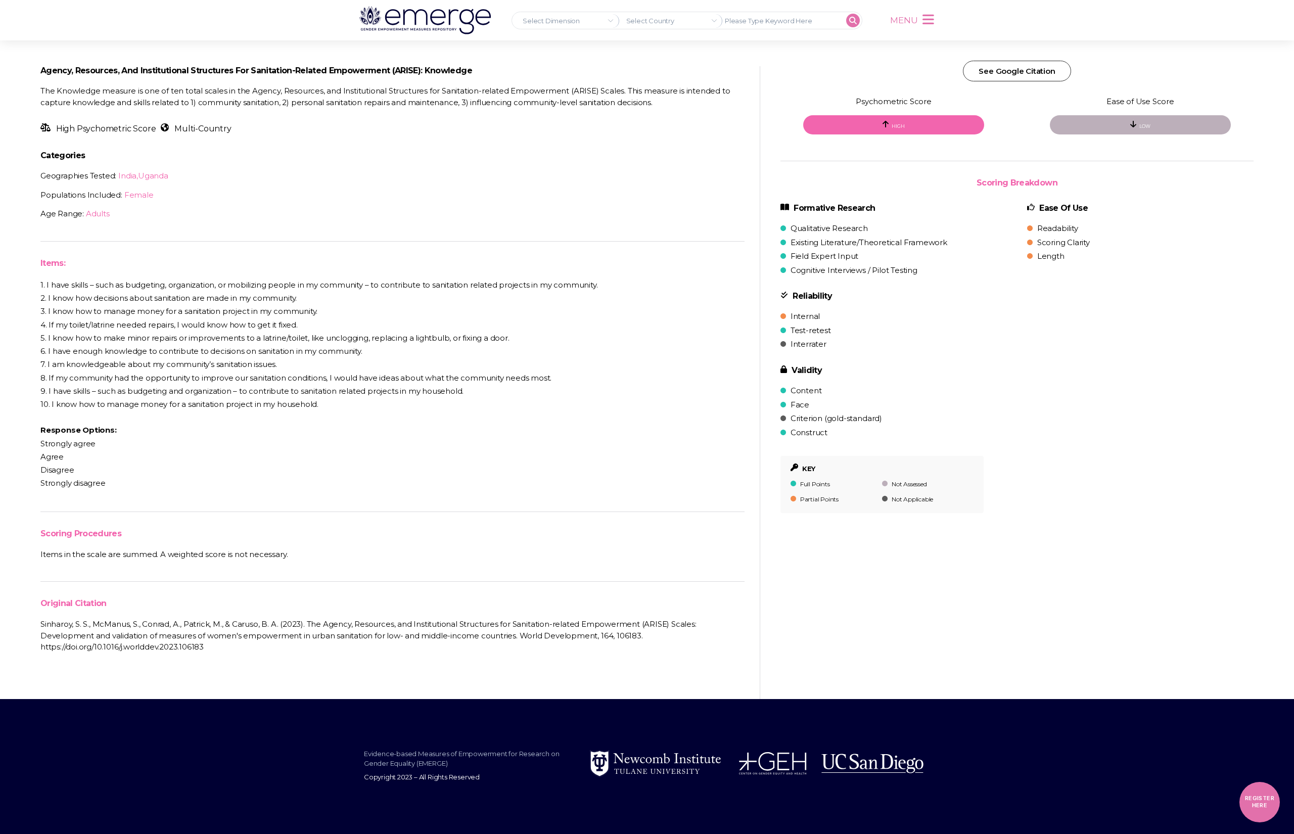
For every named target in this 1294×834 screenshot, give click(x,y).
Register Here (1259, 802)
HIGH (898, 126)
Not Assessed (908, 484)
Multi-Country (201, 128)
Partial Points (819, 499)
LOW (1144, 126)
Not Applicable (911, 499)
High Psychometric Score (105, 128)
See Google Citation (1017, 71)
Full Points (814, 484)
